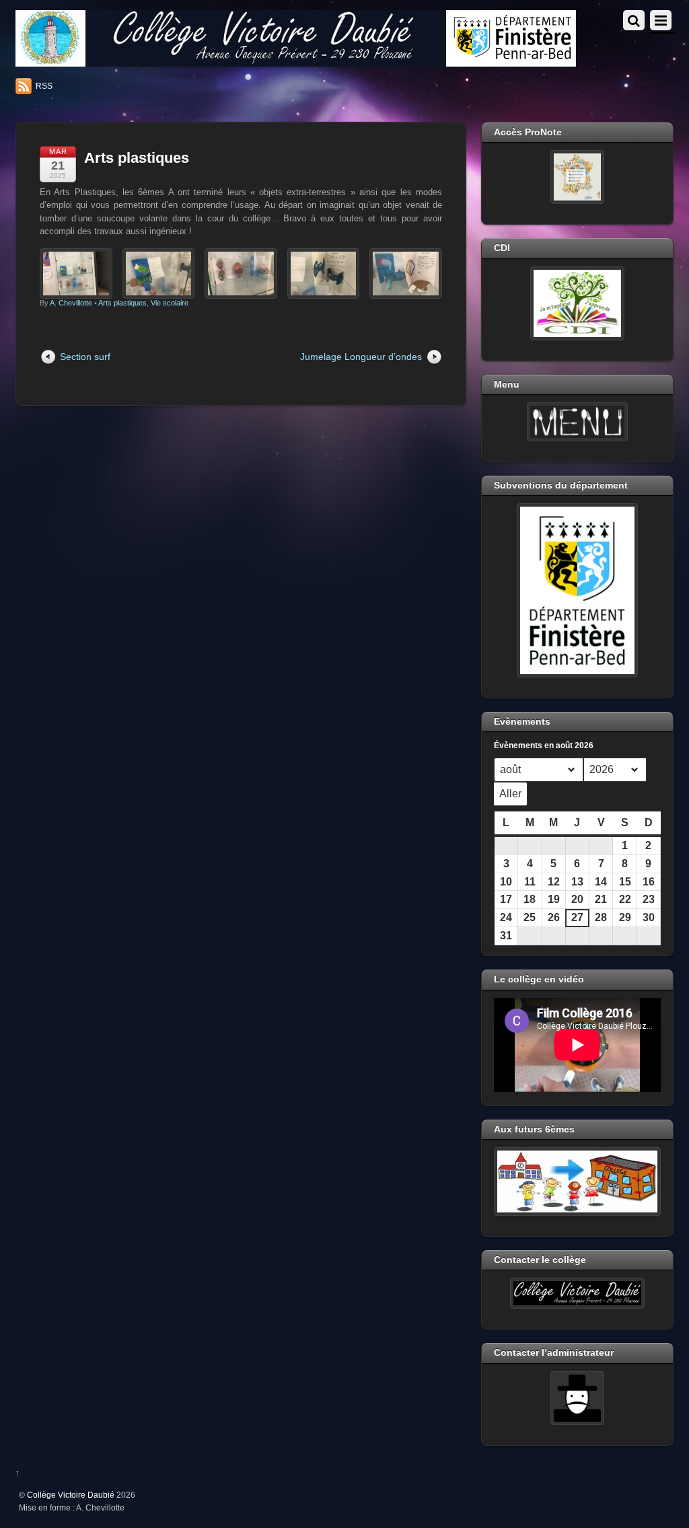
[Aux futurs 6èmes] (577, 1181)
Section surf (85, 356)
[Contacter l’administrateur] (577, 1398)
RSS (44, 86)
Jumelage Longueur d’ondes (361, 356)
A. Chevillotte (71, 303)
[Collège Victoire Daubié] (295, 61)
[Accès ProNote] (577, 177)
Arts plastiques (136, 157)
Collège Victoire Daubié (70, 1494)
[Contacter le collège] (577, 1293)
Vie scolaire (169, 303)
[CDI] (577, 303)
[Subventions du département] (577, 590)
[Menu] (577, 421)
